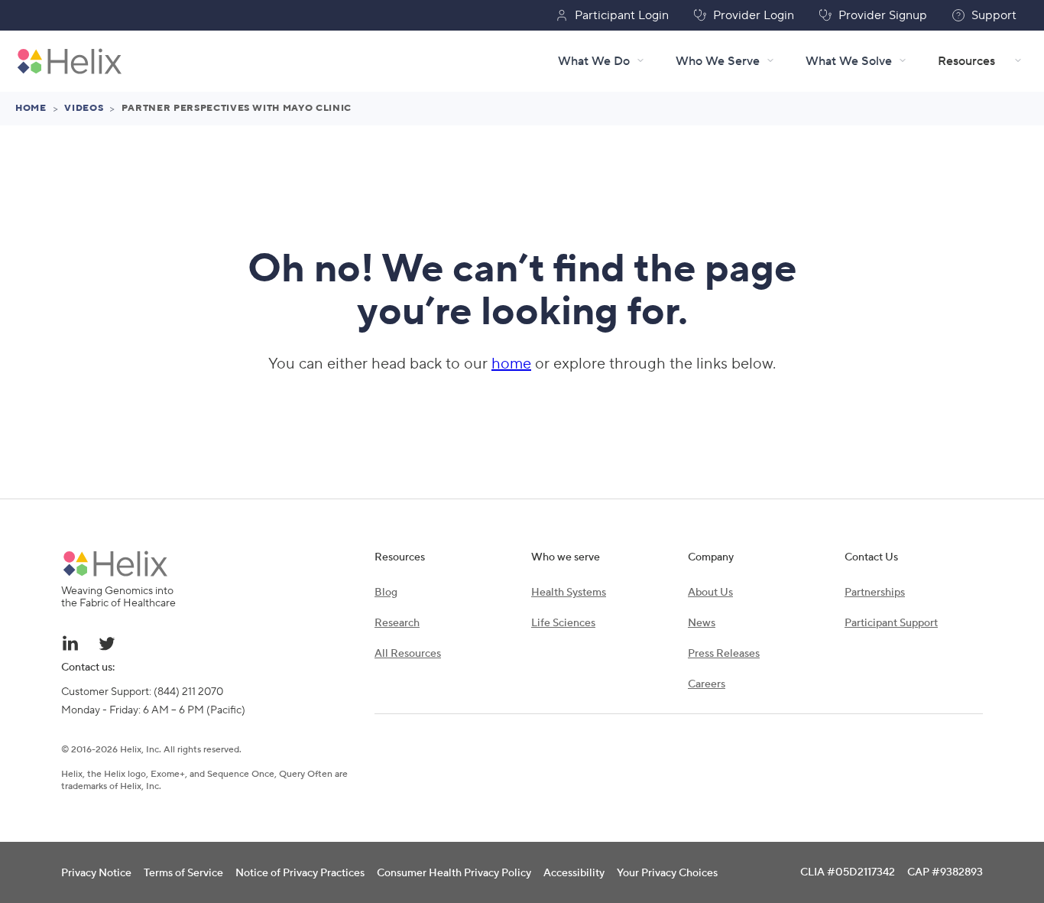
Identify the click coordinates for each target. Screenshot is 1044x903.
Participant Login (622, 15)
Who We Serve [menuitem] (718, 61)
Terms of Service (183, 873)
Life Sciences (563, 623)
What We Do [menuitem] (594, 61)
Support (993, 15)
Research (397, 623)
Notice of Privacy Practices (300, 873)
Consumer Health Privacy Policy (454, 873)
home (511, 364)
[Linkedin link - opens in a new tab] (70, 643)
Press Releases (724, 654)
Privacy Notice (96, 873)
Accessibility (574, 873)
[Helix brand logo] (115, 563)
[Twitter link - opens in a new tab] (107, 643)
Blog (385, 592)
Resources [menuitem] (966, 61)
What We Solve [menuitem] (849, 61)
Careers (706, 684)
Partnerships (875, 592)
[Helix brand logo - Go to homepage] (69, 61)
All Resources (407, 654)
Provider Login (753, 15)
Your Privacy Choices (667, 873)
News (701, 623)
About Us (710, 592)
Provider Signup (882, 15)
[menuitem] (1015, 61)
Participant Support (891, 623)
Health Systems (568, 592)
